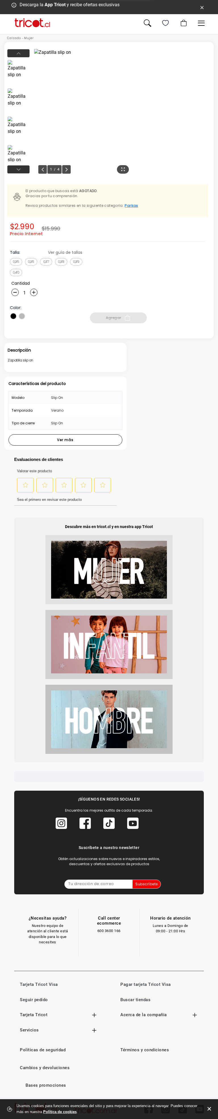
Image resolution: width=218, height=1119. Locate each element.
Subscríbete (146, 884)
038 (61, 261)
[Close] (202, 7)
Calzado (14, 38)
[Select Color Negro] (13, 316)
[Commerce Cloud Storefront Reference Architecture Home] (32, 22)
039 (76, 261)
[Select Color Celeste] (22, 316)
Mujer (29, 38)
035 (16, 261)
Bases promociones (46, 1085)
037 (46, 261)
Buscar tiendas (135, 999)
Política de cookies (60, 1112)
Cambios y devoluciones (45, 1067)
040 (16, 272)
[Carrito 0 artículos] (183, 23)
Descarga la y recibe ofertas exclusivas (70, 4)
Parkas (131, 205)
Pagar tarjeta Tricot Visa (145, 984)
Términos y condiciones (144, 1049)
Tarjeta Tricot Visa (39, 984)
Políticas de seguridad (43, 1049)
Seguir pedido (34, 999)
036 (31, 261)
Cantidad (20, 283)
